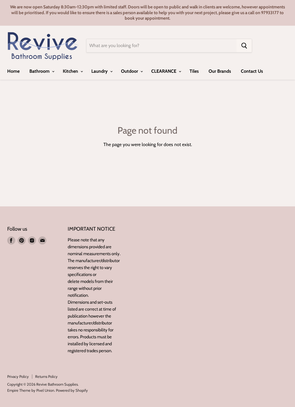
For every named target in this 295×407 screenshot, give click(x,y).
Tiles (194, 71)
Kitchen (71, 71)
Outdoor (130, 71)
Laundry (100, 71)
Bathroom (40, 71)
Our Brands (220, 71)
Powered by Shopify (72, 390)
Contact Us (252, 71)
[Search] (244, 45)
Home (13, 71)
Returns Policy (46, 376)
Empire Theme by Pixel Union (30, 390)
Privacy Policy (18, 376)
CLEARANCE (164, 71)
